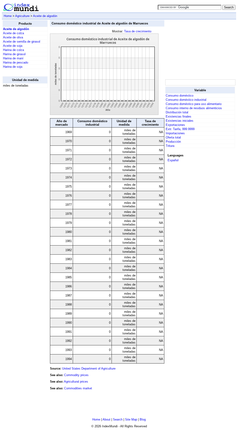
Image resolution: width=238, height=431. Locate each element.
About (106, 419)
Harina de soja (12, 66)
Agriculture (22, 16)
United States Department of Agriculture (89, 368)
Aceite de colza (13, 33)
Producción (173, 141)
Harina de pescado (15, 62)
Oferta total (173, 137)
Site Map (131, 419)
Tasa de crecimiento (137, 31)
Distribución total (177, 112)
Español (173, 160)
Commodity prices (76, 375)
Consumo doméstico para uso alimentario (193, 104)
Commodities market (78, 388)
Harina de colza (13, 50)
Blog (143, 419)
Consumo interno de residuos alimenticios (194, 108)
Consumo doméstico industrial (186, 99)
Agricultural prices (76, 381)
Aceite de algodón (45, 16)
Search (117, 419)
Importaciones (175, 133)
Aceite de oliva (13, 37)
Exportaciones (175, 125)
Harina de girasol (14, 54)
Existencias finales (178, 116)
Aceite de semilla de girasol (21, 41)
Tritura (170, 146)
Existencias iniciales (179, 120)
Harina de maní (13, 58)
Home (8, 16)
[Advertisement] (21, 161)
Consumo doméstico (179, 95)
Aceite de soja (12, 45)
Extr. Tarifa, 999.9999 (180, 129)
